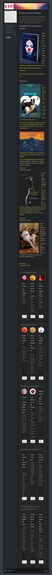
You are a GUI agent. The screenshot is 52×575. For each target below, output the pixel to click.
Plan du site (12, 570)
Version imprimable (8, 570)
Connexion (46, 570)
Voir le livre (24, 316)
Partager (8, 37)
